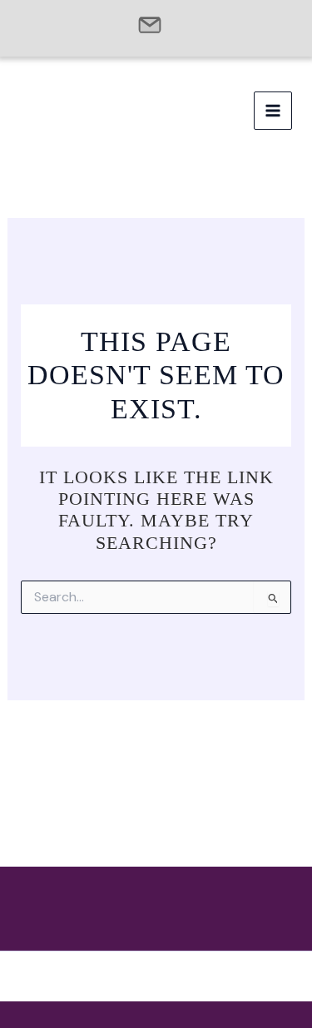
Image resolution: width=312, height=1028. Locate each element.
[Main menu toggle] (273, 110)
